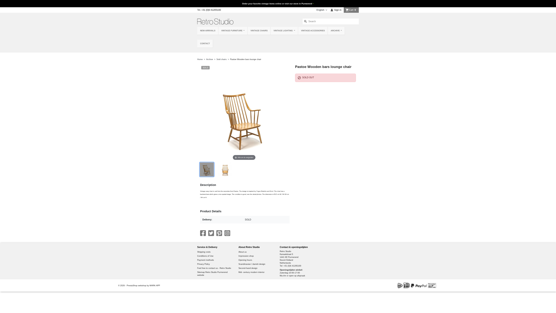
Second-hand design (247, 268)
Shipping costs (204, 252)
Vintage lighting (283, 31)
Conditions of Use (205, 256)
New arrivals (207, 31)
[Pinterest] (219, 233)
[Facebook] (203, 233)
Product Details (210, 211)
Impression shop (246, 256)
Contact (205, 43)
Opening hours (245, 260)
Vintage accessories (313, 31)
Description (208, 184)
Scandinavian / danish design (251, 264)
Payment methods (205, 260)
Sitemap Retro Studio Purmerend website (212, 273)
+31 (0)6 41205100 (211, 10)
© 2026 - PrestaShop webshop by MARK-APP (139, 285)
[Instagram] (227, 233)
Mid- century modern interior (251, 272)
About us (242, 252)
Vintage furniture (232, 31)
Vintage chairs (259, 31)
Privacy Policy (203, 264)
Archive (335, 31)
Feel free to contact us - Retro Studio (214, 268)
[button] (335, 10)
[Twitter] (211, 233)
